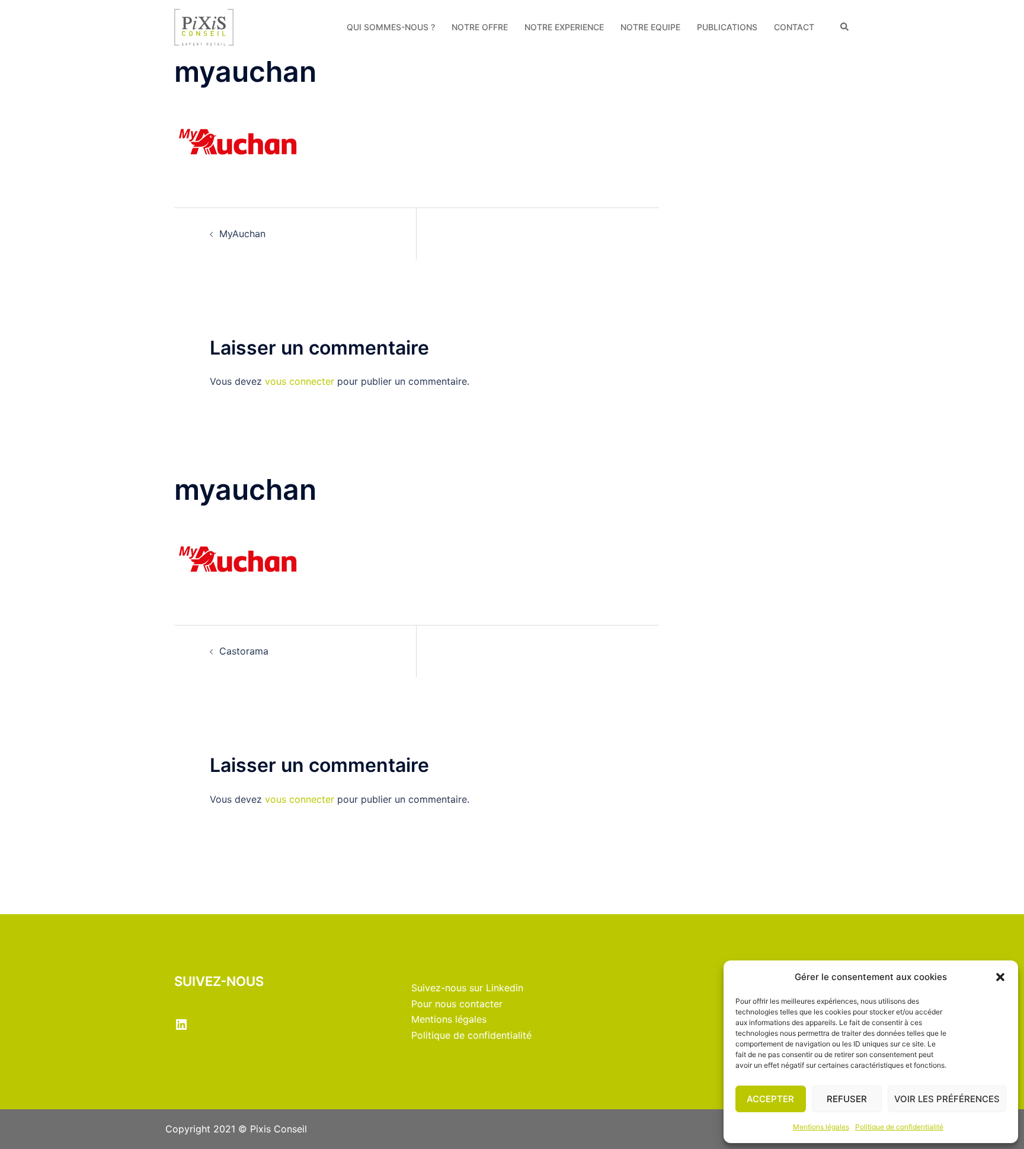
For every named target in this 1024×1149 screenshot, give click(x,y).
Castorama (243, 651)
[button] (1000, 977)
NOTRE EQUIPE (650, 27)
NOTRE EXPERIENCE (564, 27)
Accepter (770, 1099)
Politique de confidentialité (899, 1126)
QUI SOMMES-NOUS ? (391, 27)
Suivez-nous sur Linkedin (467, 988)
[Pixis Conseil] (203, 26)
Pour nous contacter (457, 1004)
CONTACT (794, 27)
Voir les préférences (947, 1099)
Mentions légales (821, 1126)
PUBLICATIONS (727, 27)
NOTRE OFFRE (480, 27)
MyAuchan (242, 234)
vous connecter (299, 381)
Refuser (847, 1099)
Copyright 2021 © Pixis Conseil (236, 1129)
